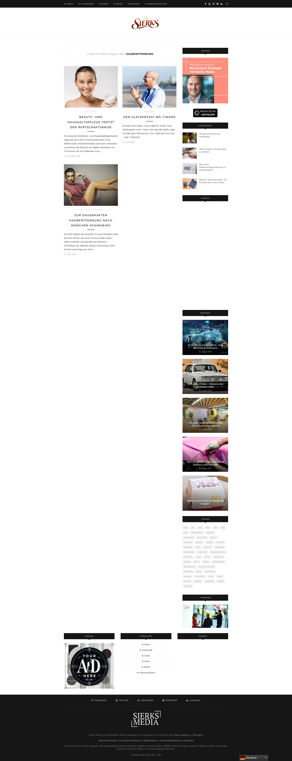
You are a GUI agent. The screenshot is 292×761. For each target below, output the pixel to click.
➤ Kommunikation (156, 4)
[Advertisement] (205, 256)
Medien (187, 562)
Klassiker (202, 552)
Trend (219, 576)
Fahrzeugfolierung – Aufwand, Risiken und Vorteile (205, 463)
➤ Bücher (134, 4)
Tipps (211, 576)
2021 (193, 528)
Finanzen (188, 547)
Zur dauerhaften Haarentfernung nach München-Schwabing (91, 220)
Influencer (189, 552)
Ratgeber (188, 571)
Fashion (220, 542)
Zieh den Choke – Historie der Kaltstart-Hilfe (205, 385)
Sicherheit (210, 571)
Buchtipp (188, 542)
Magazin (91, 112)
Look (198, 557)
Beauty (213, 537)
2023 (208, 528)
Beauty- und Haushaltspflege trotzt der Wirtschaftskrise (91, 122)
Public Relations (207, 567)
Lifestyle (188, 557)
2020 (186, 528)
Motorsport (219, 562)
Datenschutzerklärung (170, 740)
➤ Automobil (86, 4)
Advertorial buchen (107, 740)
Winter (220, 581)
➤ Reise (118, 4)
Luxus (207, 557)
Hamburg (219, 547)
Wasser (197, 581)
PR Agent (198, 735)
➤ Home (68, 4)
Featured (85, 210)
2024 (215, 528)
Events (209, 542)
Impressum (188, 740)
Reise (198, 571)
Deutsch (251, 757)
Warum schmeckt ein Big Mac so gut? (205, 502)
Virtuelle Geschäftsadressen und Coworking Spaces (205, 424)
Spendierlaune (150, 740)
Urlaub (187, 581)
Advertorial (197, 532)
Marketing (218, 557)
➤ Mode (103, 4)
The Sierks (200, 576)
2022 (200, 528)
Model (206, 562)
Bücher (199, 542)
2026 (186, 532)
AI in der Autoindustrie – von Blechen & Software (205, 346)
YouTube (188, 586)
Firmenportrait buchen (130, 740)
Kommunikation (218, 552)
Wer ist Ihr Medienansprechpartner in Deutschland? (212, 167)
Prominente (189, 567)
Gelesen (208, 547)
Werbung (209, 581)
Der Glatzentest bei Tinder (149, 117)
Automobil (189, 537)
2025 (223, 528)
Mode (196, 562)
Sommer (187, 576)
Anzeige (210, 532)
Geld (198, 547)
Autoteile (202, 537)
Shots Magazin (181, 735)
